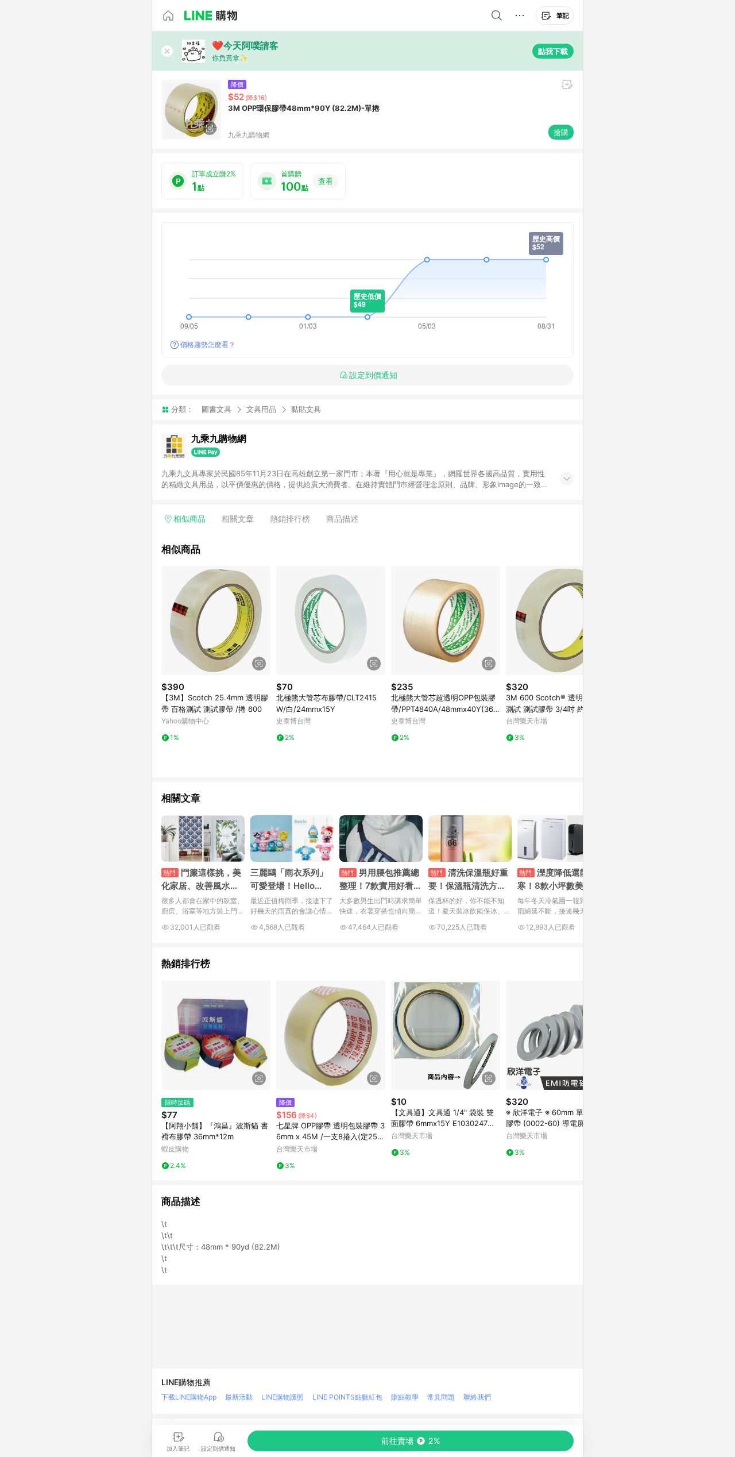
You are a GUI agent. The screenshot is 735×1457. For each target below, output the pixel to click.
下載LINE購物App (188, 1397)
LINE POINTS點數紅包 (347, 1397)
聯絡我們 (477, 1397)
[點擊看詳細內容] (215, 620)
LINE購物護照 (282, 1397)
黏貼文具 (306, 409)
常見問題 (441, 1397)
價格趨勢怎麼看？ (207, 344)
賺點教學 (405, 1397)
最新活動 (239, 1397)
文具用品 (261, 409)
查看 (325, 181)
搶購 (561, 132)
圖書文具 (216, 409)
